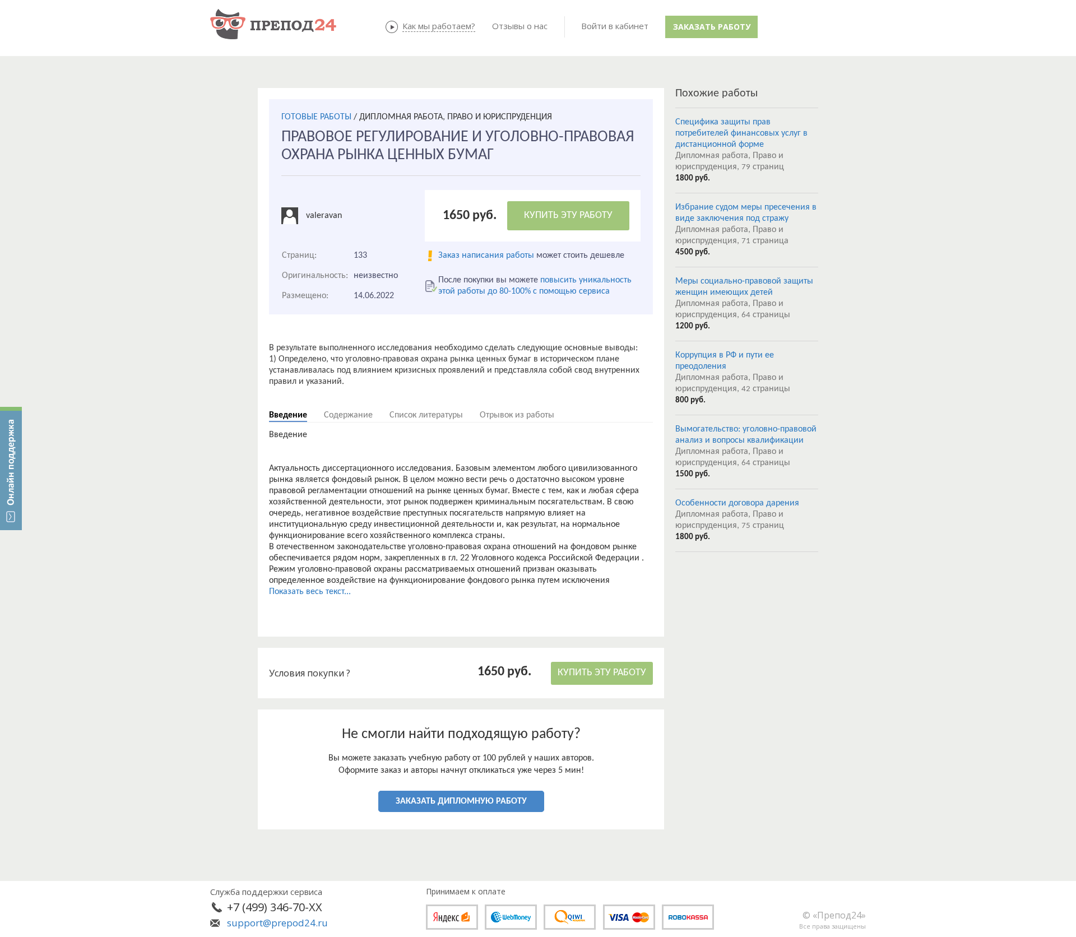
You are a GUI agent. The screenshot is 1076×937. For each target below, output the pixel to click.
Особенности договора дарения (737, 503)
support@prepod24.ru (277, 922)
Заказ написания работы (486, 255)
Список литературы (426, 415)
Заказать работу (711, 26)
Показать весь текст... (310, 591)
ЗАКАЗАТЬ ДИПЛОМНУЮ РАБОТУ (461, 801)
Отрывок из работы (517, 415)
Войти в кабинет (614, 25)
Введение (288, 415)
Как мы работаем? (438, 25)
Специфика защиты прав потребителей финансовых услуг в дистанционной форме (741, 133)
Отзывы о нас (520, 25)
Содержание (348, 415)
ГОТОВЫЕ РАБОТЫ (316, 117)
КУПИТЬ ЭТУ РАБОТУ (568, 215)
